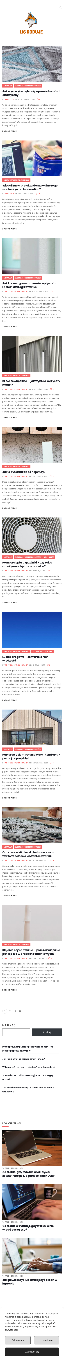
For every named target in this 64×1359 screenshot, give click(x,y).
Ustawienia (47, 1340)
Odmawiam (18, 1340)
